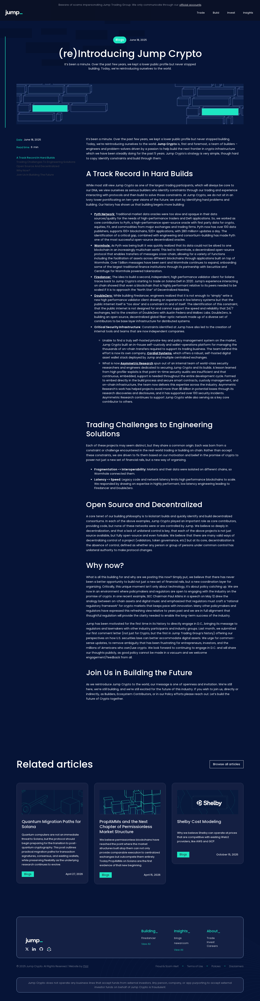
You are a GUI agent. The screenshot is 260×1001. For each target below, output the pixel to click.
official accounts (190, 5)
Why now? (23, 170)
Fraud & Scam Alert (167, 966)
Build (216, 13)
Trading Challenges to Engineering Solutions (45, 162)
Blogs (120, 40)
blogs (178, 938)
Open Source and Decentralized (37, 166)
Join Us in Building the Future (35, 175)
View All (146, 944)
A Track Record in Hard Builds (35, 158)
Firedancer (148, 938)
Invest (231, 13)
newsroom (181, 943)
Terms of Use (195, 966)
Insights (248, 13)
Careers (212, 946)
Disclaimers (236, 966)
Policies (216, 966)
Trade (201, 13)
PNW (85, 966)
